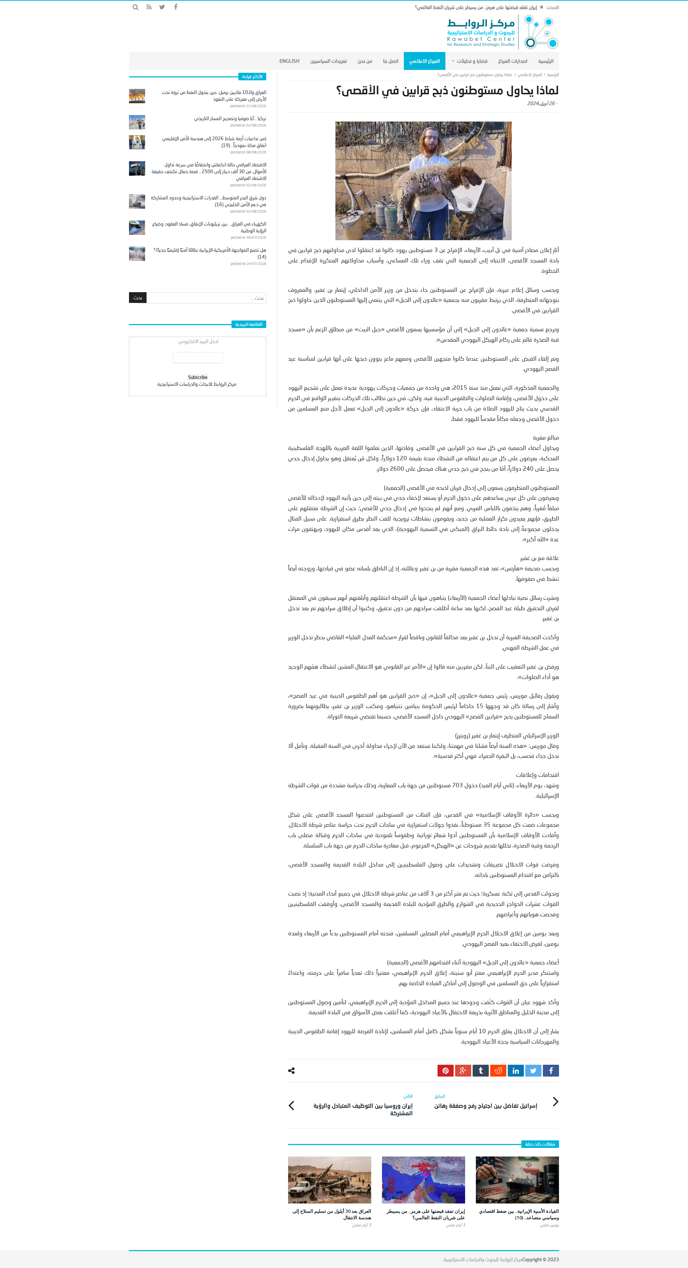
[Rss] (149, 7)
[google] (463, 1071)
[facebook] (551, 1071)
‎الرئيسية (553, 74)
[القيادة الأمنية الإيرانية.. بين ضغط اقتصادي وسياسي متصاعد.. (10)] (517, 1180)
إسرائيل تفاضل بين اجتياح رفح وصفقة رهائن (486, 1101)
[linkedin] (516, 1071)
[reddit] (498, 1071)
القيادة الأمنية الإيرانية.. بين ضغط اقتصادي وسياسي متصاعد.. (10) (519, 1214)
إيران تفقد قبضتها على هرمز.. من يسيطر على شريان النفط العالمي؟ (476, 7)
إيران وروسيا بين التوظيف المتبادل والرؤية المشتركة (363, 1104)
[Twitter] (162, 7)
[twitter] (533, 1071)
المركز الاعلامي (530, 74)
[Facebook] (175, 7)
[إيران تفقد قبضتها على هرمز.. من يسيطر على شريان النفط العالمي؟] (423, 1180)
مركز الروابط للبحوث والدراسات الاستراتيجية (483, 1259)
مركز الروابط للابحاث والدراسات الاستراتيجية (196, 384)
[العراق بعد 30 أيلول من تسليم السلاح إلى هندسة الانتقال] (329, 1180)
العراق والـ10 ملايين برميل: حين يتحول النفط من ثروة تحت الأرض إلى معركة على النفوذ (214, 95)
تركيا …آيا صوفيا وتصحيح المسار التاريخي (230, 118)
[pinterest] (446, 1071)
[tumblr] (481, 1071)
